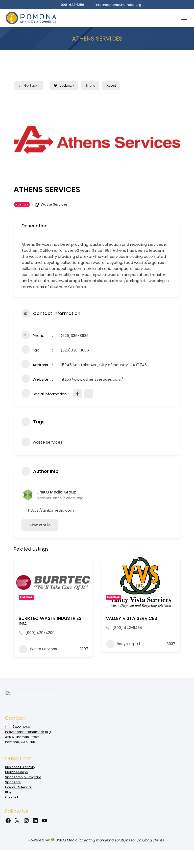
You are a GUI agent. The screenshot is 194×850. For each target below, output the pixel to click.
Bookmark (66, 85)
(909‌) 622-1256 (71, 4)
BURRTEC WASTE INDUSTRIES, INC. (51, 620)
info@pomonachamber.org (118, 4)
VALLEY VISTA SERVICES (131, 618)
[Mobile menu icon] (184, 18)
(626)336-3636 (75, 335)
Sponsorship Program (23, 777)
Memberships (16, 772)
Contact (11, 797)
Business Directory (20, 767)
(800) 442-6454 (127, 627)
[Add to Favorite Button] (84, 566)
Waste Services (54, 204)
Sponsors (13, 782)
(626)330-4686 (75, 350)
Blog (8, 792)
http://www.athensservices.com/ (92, 379)
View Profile (40, 524)
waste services (47, 442)
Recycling (125, 643)
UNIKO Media (66, 840)
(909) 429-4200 (40, 632)
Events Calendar (18, 787)
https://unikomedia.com (51, 510)
